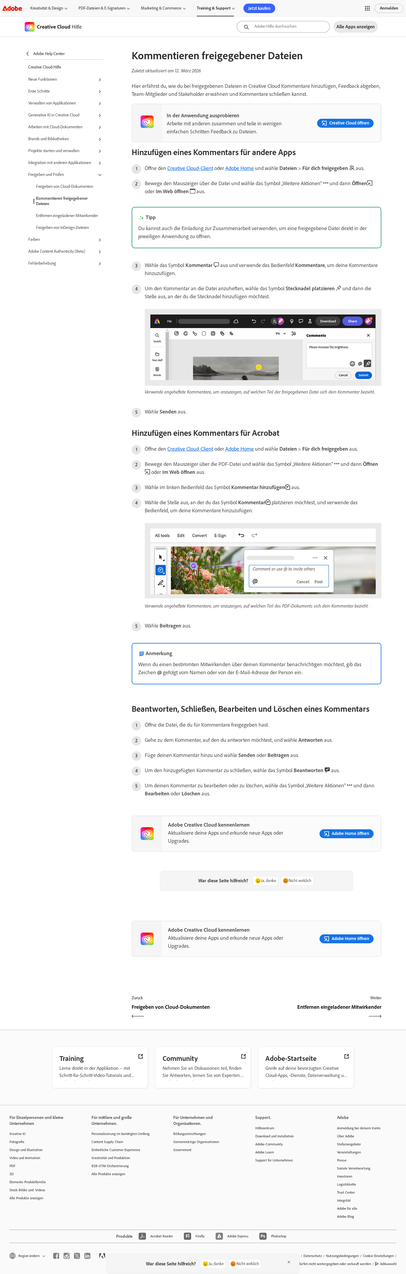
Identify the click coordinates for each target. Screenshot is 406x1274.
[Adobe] (12, 8)
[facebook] (56, 1256)
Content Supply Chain (107, 1142)
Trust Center (346, 1192)
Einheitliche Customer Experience (116, 1150)
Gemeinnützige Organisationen (196, 1142)
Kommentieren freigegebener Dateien (62, 201)
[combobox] (283, 27)
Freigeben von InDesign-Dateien (62, 227)
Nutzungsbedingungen (342, 1256)
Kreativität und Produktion (111, 1158)
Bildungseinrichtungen (189, 1134)
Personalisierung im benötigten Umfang (121, 1134)
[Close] (289, 1262)
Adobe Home (239, 168)
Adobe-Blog (345, 1216)
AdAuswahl (388, 1264)
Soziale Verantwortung (353, 1168)
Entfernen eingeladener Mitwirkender (67, 215)
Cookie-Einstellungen (378, 1256)
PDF (12, 1166)
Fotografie (17, 1142)
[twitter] (77, 1256)
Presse (342, 1160)
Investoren (344, 1176)
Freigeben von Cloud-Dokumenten (64, 186)
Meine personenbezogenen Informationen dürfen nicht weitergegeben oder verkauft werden (304, 1264)
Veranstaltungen (349, 1152)
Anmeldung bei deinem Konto (358, 1128)
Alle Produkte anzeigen (26, 1198)
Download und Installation (274, 1136)
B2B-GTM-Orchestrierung (110, 1166)
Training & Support (213, 8)
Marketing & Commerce (161, 8)
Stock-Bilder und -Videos (27, 1190)
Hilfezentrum (264, 1128)
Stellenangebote (349, 1144)
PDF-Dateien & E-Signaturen (101, 8)
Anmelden (389, 8)
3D (12, 1174)
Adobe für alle (347, 1208)
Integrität (344, 1200)
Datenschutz (312, 1256)
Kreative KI (18, 1134)
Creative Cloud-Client (190, 168)
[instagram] (67, 1256)
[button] (367, 8)
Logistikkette (346, 1184)
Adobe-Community (269, 1144)
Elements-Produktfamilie (28, 1182)
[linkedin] (87, 1256)
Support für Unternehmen (274, 1160)
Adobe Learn (264, 1152)
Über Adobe (345, 1136)
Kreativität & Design (46, 8)
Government (182, 1150)
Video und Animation (25, 1158)
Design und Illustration (26, 1150)
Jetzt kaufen (259, 8)
